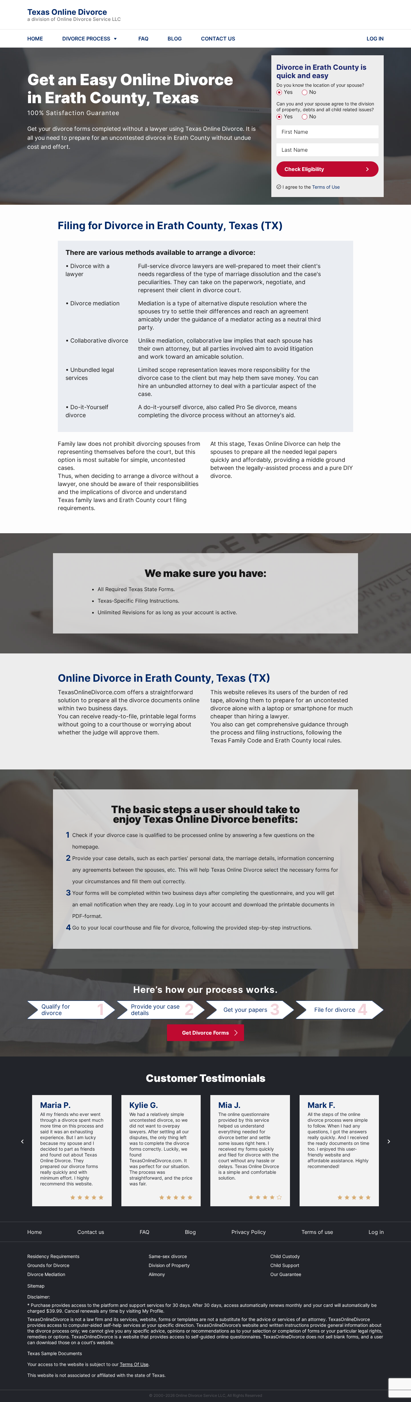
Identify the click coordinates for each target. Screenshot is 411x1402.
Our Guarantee (285, 1274)
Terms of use (317, 1232)
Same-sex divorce (168, 1256)
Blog (190, 1232)
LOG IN (375, 38)
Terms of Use (326, 187)
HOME (35, 38)
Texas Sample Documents (54, 1353)
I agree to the (311, 186)
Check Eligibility (304, 169)
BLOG (175, 38)
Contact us (90, 1232)
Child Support (284, 1265)
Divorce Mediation (46, 1274)
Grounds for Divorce (48, 1265)
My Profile (152, 1311)
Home (34, 1232)
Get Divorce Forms (205, 1032)
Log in (376, 1232)
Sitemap (36, 1286)
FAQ (143, 38)
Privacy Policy (249, 1232)
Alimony (157, 1274)
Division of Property (169, 1265)
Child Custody (285, 1256)
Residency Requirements (53, 1256)
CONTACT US (218, 38)
